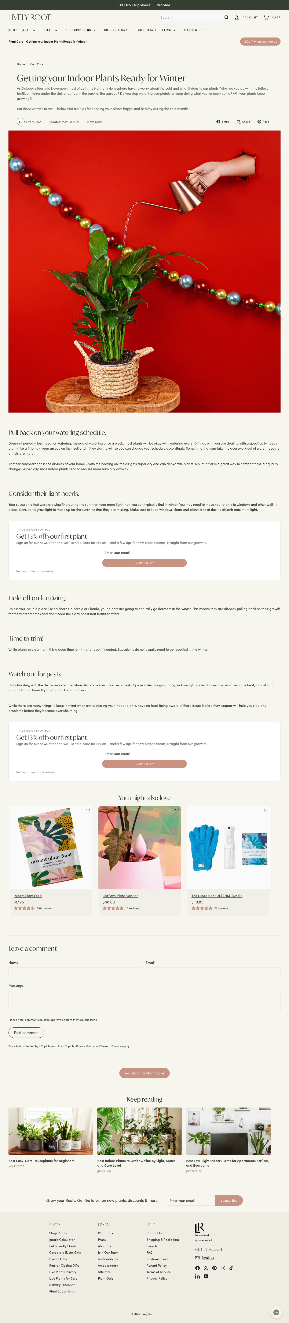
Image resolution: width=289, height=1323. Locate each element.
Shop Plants (20, 30)
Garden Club (195, 30)
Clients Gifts (58, 1259)
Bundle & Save (116, 30)
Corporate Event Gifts (65, 1252)
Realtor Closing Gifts (64, 1265)
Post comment (26, 1032)
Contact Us (155, 1233)
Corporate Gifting (155, 30)
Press (102, 1239)
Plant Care (36, 64)
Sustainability (108, 1259)
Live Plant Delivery (62, 1272)
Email (150, 962)
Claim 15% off (145, 563)
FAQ (150, 1252)
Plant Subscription (62, 1291)
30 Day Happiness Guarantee (144, 4)
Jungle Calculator (62, 1239)
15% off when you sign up (260, 41)
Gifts (49, 30)
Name (13, 962)
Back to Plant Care (147, 1073)
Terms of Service (111, 1046)
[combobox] (194, 17)
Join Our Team (108, 1252)
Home (21, 64)
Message (15, 985)
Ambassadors (108, 1265)
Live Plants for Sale (63, 1278)
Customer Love (157, 1259)
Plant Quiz (105, 1278)
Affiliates (104, 1272)
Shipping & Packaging (163, 1239)
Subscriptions (79, 30)
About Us (104, 1246)
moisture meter (22, 453)
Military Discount (62, 1285)
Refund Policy (157, 1265)
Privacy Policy (85, 1046)
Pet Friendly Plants (62, 1246)
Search (152, 1246)
